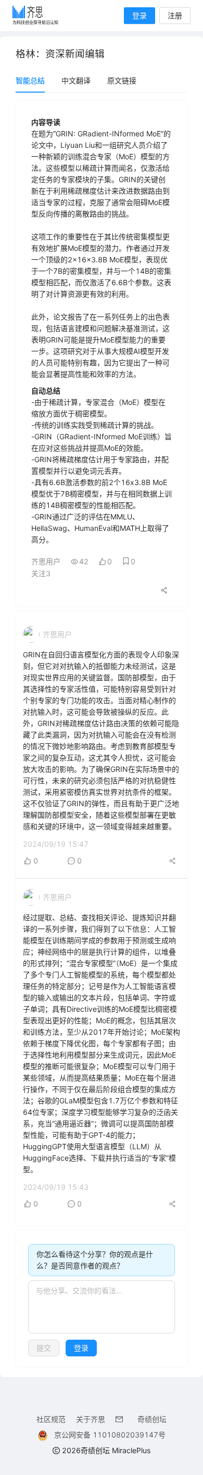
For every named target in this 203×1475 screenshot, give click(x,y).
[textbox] (101, 1307)
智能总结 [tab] (30, 80)
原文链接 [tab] (121, 80)
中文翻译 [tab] (76, 80)
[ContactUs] (121, 1419)
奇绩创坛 (152, 1419)
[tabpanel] (101, 734)
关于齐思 (90, 1419)
